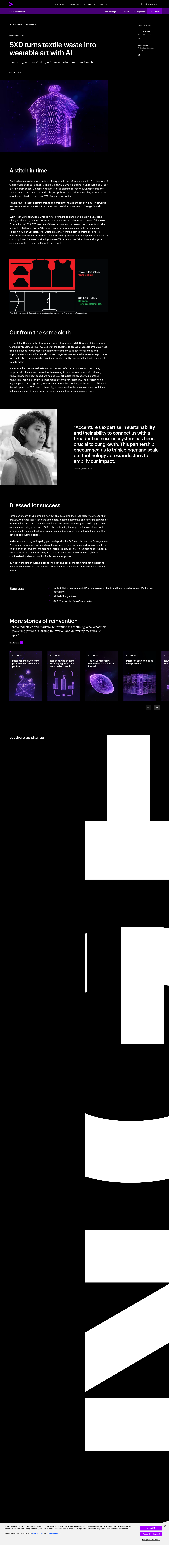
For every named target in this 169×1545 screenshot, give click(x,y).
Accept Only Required (151, 1534)
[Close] (165, 1525)
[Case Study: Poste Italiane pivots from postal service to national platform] (25, 676)
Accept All (151, 1528)
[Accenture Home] (16, 4)
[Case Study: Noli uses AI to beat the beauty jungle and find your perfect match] (63, 676)
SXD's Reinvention (17, 11)
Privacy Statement (53, 1533)
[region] (84, 1534)
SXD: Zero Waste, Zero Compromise (72, 601)
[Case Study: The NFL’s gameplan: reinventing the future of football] (101, 676)
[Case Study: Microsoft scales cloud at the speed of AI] (139, 676)
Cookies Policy (37, 1533)
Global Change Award (65, 596)
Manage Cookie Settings (151, 1540)
